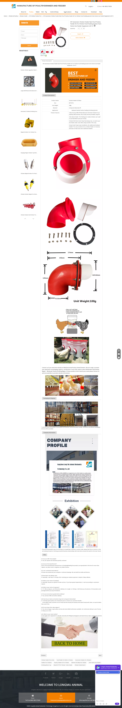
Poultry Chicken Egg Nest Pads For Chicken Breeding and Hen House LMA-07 (29, 70)
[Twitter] (97, 1)
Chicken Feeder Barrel (80, 665)
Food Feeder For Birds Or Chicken (65, 660)
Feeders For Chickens (46, 662)
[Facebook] (92, 1)
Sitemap (76, 706)
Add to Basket (79, 37)
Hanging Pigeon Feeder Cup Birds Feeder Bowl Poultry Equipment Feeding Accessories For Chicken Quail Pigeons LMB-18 (29, 152)
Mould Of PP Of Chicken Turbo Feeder (63, 665)
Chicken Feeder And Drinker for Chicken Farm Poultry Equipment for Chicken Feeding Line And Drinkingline (29, 215)
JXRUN (93, 706)
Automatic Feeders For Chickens (83, 660)
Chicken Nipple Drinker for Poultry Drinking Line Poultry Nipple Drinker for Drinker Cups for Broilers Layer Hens (29, 173)
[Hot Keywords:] (86, 6)
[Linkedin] (94, 1)
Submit (29, 45)
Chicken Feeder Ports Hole (47, 660)
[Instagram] (101, 1)
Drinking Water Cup (46, 665)
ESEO (90, 706)
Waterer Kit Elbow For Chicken (78, 662)
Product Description (47, 61)
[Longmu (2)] (14, 6)
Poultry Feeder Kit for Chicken (61, 662)
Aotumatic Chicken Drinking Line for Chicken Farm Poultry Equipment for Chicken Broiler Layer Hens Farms (29, 111)
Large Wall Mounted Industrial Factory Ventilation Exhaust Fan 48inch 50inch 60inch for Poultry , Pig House (29, 90)
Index (80, 706)
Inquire (79, 34)
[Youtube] (99, 1)
